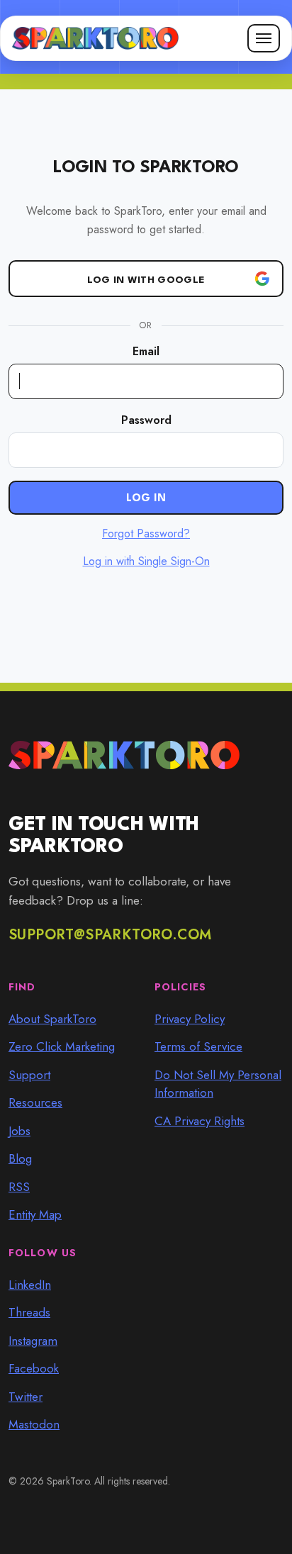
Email (146, 351)
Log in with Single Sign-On (146, 561)
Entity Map (35, 1214)
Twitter (26, 1396)
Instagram (33, 1340)
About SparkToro (52, 1018)
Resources (35, 1102)
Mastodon (34, 1424)
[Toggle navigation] (263, 38)
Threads (29, 1312)
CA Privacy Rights (200, 1120)
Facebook (34, 1368)
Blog (20, 1158)
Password (146, 420)
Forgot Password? (146, 533)
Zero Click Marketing (62, 1046)
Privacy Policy (190, 1018)
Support (29, 1074)
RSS (19, 1186)
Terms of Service (198, 1046)
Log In (146, 498)
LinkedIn (30, 1284)
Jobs (19, 1130)
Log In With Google (146, 280)
